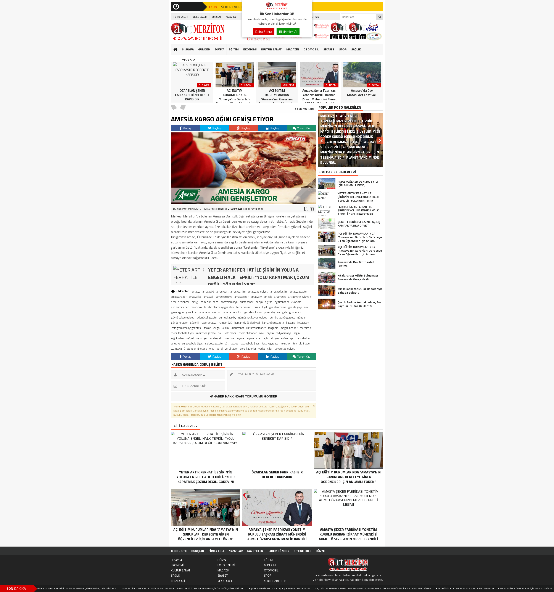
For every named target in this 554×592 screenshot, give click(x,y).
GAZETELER (255, 551)
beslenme (184, 302)
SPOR (343, 49)
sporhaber (304, 338)
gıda (284, 312)
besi (173, 302)
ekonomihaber (180, 307)
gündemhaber (179, 322)
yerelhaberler (248, 348)
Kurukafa (177, 57)
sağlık (297, 333)
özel (261, 333)
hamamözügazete (273, 322)
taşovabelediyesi (250, 343)
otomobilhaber (248, 333)
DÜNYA (219, 49)
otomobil (231, 333)
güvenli (194, 322)
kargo (216, 328)
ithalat (207, 328)
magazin (273, 328)
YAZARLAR (231, 17)
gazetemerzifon (232, 312)
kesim (225, 328)
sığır (266, 338)
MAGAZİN (292, 49)
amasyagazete (298, 291)
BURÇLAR (217, 17)
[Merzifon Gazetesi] (277, 8)
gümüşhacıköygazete (282, 317)
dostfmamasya (229, 302)
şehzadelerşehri (213, 338)
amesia (268, 296)
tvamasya (176, 348)
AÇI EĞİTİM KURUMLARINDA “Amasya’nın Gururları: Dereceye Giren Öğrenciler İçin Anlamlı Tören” (341, 588)
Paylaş (186, 128)
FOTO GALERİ (181, 17)
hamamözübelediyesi (247, 322)
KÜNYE (320, 551)
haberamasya (208, 322)
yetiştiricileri (265, 348)
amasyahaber (179, 296)
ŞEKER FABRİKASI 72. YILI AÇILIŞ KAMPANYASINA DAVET (248, 588)
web (211, 348)
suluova (175, 343)
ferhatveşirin (243, 307)
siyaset (241, 338)
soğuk (284, 338)
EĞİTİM (234, 49)
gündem (302, 317)
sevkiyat (230, 338)
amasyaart (222, 291)
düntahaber (246, 302)
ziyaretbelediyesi (285, 348)
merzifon (305, 328)
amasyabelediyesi (258, 291)
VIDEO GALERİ (200, 17)
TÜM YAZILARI (305, 109)
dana (215, 302)
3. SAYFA (188, 49)
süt (226, 343)
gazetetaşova (272, 312)
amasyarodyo (224, 296)
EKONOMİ (250, 49)
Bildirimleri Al (288, 31)
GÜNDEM (204, 49)
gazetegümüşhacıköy (183, 312)
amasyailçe (195, 296)
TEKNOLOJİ (189, 60)
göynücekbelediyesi (183, 317)
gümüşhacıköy (227, 317)
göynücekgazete (207, 317)
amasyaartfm (238, 291)
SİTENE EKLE (302, 551)
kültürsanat (237, 328)
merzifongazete (206, 333)
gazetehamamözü (210, 312)
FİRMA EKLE (216, 551)
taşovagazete (270, 343)
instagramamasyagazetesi (186, 328)
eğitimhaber (282, 302)
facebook (196, 307)
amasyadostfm (279, 291)
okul (220, 333)
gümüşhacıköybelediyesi (252, 317)
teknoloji (285, 343)
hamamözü (225, 322)
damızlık (206, 302)
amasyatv (256, 296)
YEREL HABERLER (275, 580)
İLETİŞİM (314, 17)
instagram (303, 322)
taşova (234, 343)
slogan (275, 338)
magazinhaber (289, 328)
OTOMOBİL (311, 49)
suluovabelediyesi (192, 343)
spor (293, 338)
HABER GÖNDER (278, 551)
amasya (196, 291)
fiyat (264, 307)
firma (257, 307)
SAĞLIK (356, 49)
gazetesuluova (253, 312)
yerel (220, 348)
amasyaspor (242, 296)
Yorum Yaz (303, 128)
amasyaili (209, 296)
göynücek (295, 312)
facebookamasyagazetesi (219, 307)
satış (199, 338)
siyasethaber (254, 338)
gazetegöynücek (298, 307)
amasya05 (208, 291)
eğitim (268, 302)
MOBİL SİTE (179, 551)
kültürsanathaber (256, 328)
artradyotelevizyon (299, 296)
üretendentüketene (195, 348)
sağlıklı (190, 338)
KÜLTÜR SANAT (271, 49)
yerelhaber (231, 348)
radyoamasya (283, 333)
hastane (290, 322)
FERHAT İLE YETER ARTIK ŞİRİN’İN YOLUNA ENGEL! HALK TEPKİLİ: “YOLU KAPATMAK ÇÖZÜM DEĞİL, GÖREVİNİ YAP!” (152, 588)
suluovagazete (214, 343)
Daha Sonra (263, 31)
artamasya (280, 296)
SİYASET (329, 49)
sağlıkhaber (177, 338)
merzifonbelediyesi (182, 333)
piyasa (270, 333)
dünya (259, 302)
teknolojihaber (302, 343)
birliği (195, 302)
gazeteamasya (277, 307)
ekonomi (296, 302)
